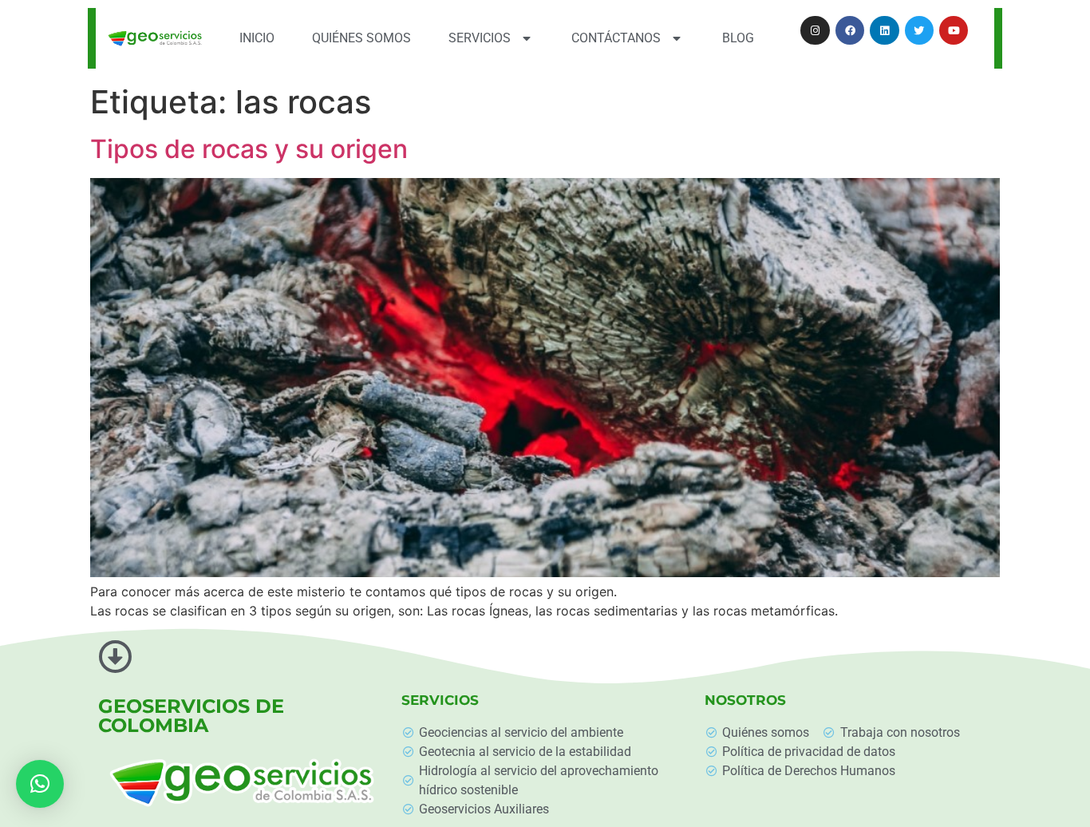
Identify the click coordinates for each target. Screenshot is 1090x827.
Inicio (256, 38)
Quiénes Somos (361, 38)
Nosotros (745, 700)
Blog (738, 38)
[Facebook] (849, 30)
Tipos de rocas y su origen (249, 148)
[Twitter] (919, 30)
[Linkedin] (884, 30)
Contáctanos (616, 38)
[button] (40, 784)
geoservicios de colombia (191, 715)
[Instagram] (814, 30)
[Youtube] (953, 30)
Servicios (479, 38)
